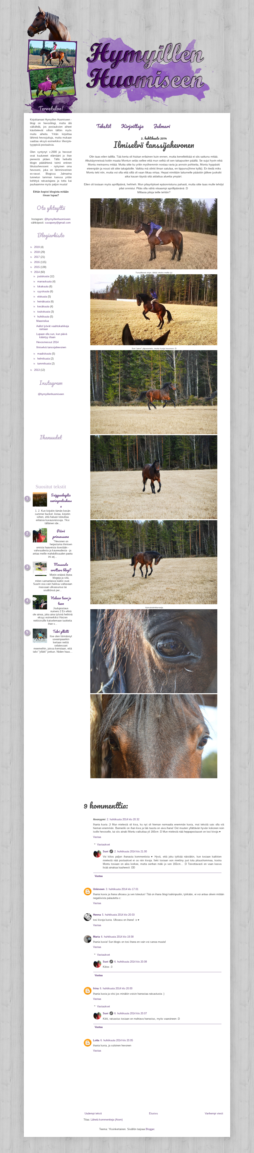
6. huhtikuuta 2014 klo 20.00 (116, 988)
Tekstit (103, 126)
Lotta (96, 1040)
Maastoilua (42, 320)
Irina (96, 988)
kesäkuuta (43, 306)
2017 (37, 256)
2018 (37, 251)
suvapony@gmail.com (58, 222)
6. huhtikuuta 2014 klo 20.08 (130, 961)
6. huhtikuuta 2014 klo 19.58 (117, 936)
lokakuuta (43, 286)
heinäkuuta (44, 301)
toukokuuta (44, 311)
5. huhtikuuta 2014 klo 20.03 (118, 914)
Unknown (99, 889)
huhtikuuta (43, 316)
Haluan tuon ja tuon (61, 600)
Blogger (150, 1129)
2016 (37, 262)
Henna (97, 914)
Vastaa (97, 837)
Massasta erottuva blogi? (61, 567)
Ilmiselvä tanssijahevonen (51, 347)
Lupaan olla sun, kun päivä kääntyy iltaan (51, 336)
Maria (96, 936)
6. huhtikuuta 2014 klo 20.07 (130, 1013)
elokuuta (42, 296)
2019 (37, 247)
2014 (37, 272)
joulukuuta (43, 276)
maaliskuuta (44, 353)
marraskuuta (44, 281)
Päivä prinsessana (61, 533)
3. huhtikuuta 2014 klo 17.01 (122, 889)
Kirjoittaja (132, 126)
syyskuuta (43, 291)
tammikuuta (44, 363)
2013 (37, 369)
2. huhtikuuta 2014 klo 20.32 (123, 819)
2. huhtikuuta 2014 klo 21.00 (130, 851)
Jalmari (161, 126)
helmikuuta (44, 358)
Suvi (105, 851)
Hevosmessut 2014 (47, 342)
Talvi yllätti (61, 631)
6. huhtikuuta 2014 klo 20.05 (116, 1040)
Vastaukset (103, 844)
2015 (37, 267)
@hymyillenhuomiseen (57, 219)
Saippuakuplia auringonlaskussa (61, 500)
